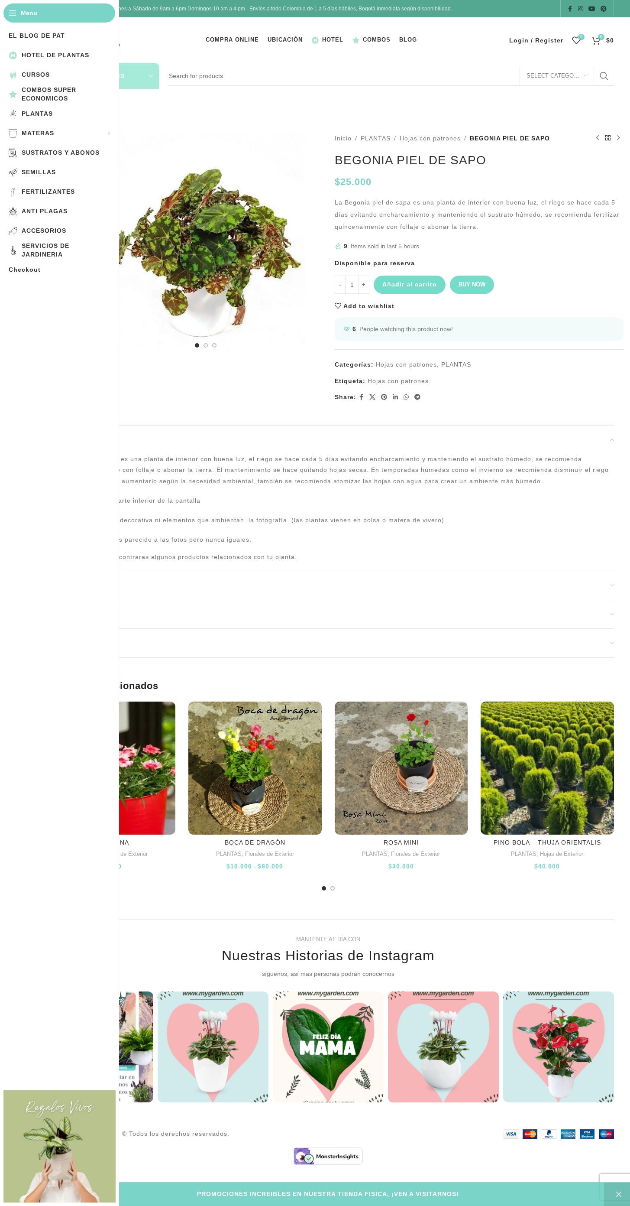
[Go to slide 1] (197, 345)
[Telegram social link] (417, 397)
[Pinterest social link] (603, 9)
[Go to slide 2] (206, 345)
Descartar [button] (617, 1194)
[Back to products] (608, 138)
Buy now (472, 284)
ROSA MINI (401, 842)
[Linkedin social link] (395, 397)
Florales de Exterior (123, 854)
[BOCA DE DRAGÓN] (255, 768)
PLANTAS (376, 138)
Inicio (343, 138)
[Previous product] (597, 138)
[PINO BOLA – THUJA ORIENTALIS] (547, 768)
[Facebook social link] (570, 9)
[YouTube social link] (592, 9)
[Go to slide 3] (214, 345)
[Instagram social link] (580, 9)
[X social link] (372, 397)
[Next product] (618, 138)
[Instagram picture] (213, 1046)
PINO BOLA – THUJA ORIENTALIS (547, 842)
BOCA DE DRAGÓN (255, 842)
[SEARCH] (604, 76)
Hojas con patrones (430, 138)
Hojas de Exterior (561, 854)
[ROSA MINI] (401, 768)
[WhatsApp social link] (406, 397)
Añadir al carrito (409, 284)
